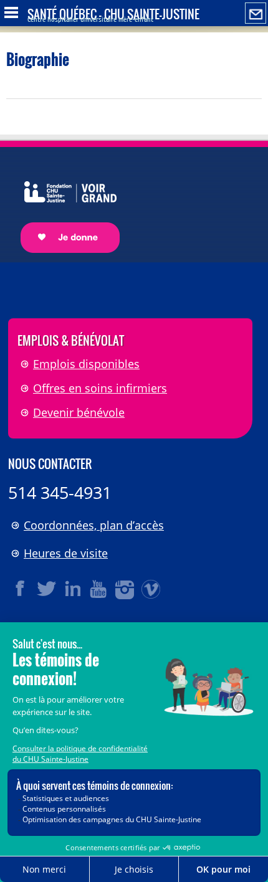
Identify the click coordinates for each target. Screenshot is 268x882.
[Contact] (256, 13)
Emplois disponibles (86, 363)
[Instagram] (125, 588)
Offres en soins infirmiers (100, 388)
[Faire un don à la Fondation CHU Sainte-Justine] (64, 206)
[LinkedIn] (72, 588)
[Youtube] (99, 588)
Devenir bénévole (79, 412)
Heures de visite (66, 553)
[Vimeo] (151, 588)
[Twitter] (46, 588)
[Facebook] (20, 588)
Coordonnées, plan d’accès (94, 525)
